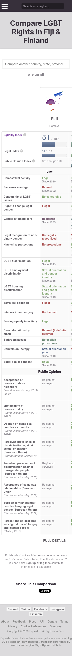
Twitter (25, 609)
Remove (54, 126)
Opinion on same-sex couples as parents (18, 425)
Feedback (19, 621)
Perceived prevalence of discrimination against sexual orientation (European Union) (19, 447)
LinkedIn (36, 614)
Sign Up (40, 645)
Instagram (57, 609)
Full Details (54, 540)
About (5, 621)
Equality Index (13, 135)
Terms (64, 621)
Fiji (54, 119)
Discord (12, 609)
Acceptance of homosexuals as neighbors (14, 383)
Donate (52, 621)
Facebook (40, 609)
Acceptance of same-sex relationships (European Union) (20, 488)
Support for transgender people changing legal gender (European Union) (20, 506)
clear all (38, 74)
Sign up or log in (37, 563)
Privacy (12, 626)
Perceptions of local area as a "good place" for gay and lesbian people (20, 524)
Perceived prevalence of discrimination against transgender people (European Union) (19, 468)
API (42, 621)
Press (32, 621)
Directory (56, 626)
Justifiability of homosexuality (13, 407)
